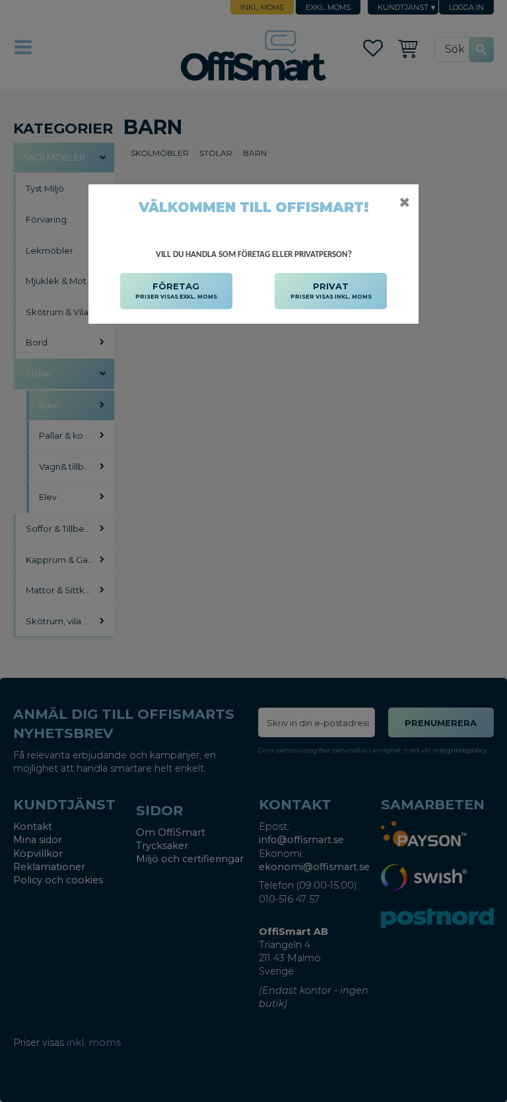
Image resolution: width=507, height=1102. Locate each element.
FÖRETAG (176, 290)
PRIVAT (331, 290)
